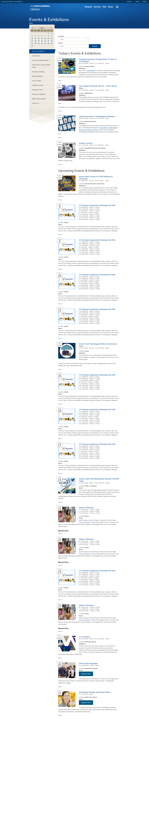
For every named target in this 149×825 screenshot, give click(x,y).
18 (35, 41)
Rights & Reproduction (39, 99)
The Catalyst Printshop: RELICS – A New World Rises (98, 87)
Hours (129, 1)
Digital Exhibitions (37, 76)
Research (88, 7)
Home (31, 23)
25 (35, 43)
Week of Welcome (86, 507)
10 (32, 38)
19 (38, 41)
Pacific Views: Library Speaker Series (41, 66)
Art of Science (84, 637)
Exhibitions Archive (37, 85)
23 (51, 41)
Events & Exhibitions (38, 51)
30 (51, 43)
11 (35, 38)
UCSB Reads (90, 71)
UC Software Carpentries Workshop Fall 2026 (97, 205)
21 (45, 41)
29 (48, 43)
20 (42, 41)
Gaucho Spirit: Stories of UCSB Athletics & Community (95, 177)
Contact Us (35, 103)
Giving (144, 1)
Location (61, 36)
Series (60, 43)
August (41, 28)
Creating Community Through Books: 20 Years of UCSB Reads (98, 60)
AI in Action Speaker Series (40, 60)
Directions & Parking (38, 72)
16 (51, 38)
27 (42, 43)
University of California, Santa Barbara (11, 1)
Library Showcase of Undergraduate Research (97, 116)
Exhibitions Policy (37, 90)
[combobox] (73, 39)
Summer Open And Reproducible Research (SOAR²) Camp (99, 480)
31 (32, 46)
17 (32, 41)
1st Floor (86, 522)
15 (48, 38)
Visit (104, 7)
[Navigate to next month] (51, 27)
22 (48, 41)
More (60, 80)
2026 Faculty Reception (88, 663)
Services (97, 7)
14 (45, 38)
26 (38, 43)
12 (38, 38)
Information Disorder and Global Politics (95, 692)
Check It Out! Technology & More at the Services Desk (98, 345)
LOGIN (137, 1)
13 (42, 38)
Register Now (86, 674)
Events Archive (36, 81)
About (110, 7)
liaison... (69, 683)
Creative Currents (86, 143)
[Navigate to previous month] (32, 27)
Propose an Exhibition (38, 94)
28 (45, 43)
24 (32, 43)
